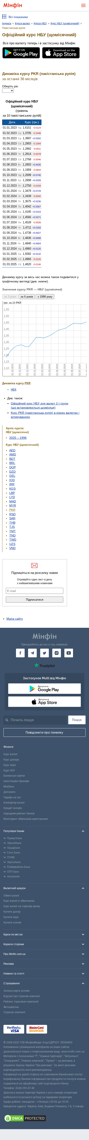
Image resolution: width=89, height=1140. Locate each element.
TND (12, 535)
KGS (12, 488)
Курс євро (9, 765)
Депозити (9, 792)
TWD (12, 539)
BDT (12, 459)
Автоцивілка (11, 1007)
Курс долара (11, 759)
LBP (12, 493)
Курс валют (10, 754)
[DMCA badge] (44, 1119)
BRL (12, 463)
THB (12, 522)
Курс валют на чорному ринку (21, 906)
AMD (12, 454)
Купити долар (11, 911)
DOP (12, 467)
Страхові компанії (14, 1012)
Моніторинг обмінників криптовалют (25, 818)
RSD (12, 514)
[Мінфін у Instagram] (56, 653)
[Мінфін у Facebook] (20, 653)
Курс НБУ (9, 770)
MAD (12, 501)
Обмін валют (11, 895)
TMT (12, 531)
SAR (12, 518)
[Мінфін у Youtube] (68, 653)
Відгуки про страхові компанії (21, 996)
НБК (13, 389)
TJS (12, 527)
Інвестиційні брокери (16, 781)
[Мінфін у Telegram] (32, 653)
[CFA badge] (58, 1030)
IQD (12, 480)
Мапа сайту (14, 618)
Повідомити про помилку (44, 732)
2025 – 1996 (18, 437)
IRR (11, 484)
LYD (12, 497)
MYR (12, 505)
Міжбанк (8, 786)
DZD (12, 471)
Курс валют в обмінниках (19, 900)
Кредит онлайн (12, 808)
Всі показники (18, 17)
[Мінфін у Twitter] (44, 653)
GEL (12, 475)
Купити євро (11, 917)
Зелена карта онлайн (16, 990)
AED (12, 450)
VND (12, 548)
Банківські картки (14, 775)
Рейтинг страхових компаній (20, 1001)
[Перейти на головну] (12, 5)
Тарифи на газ (12, 797)
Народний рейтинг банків (19, 813)
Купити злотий (12, 922)
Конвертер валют (14, 802)
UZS (12, 544)
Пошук (77, 720)
